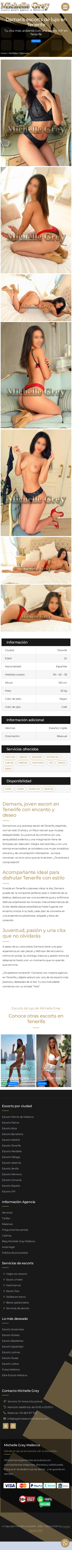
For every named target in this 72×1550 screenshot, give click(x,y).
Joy (18, 1078)
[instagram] (13, 1426)
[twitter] (6, 1426)
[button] (3, 1061)
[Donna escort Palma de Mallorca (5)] (53, 1035)
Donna (53, 1078)
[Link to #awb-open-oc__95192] (65, 7)
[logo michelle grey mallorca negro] (25, 3)
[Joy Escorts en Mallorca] (18, 1035)
